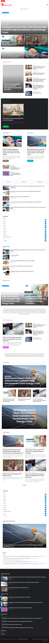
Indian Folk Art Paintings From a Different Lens (36, 44)
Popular (23, 181)
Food (4, 227)
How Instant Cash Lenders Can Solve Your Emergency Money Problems (12, 44)
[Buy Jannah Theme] (24, 8)
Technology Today (37, 93)
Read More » (6, 126)
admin (6, 91)
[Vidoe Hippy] (6, 5)
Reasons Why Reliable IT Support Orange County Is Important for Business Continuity (38, 87)
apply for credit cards (10, 310)
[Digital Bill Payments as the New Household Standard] (6, 273)
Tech (3, 48)
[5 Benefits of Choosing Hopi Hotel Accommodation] (28, 73)
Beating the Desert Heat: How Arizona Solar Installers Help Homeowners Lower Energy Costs (24, 30)
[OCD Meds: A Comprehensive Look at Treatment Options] (6, 167)
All (32, 61)
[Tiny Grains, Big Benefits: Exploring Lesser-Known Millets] (6, 262)
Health (27, 48)
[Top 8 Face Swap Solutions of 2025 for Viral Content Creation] (28, 67)
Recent (8, 181)
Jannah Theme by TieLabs (22, 638)
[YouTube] (46, 641)
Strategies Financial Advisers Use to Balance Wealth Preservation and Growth (39, 80)
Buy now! (46, 638)
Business (35, 61)
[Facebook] (43, 641)
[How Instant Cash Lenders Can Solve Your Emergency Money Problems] (6, 193)
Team (40, 638)
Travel (41, 61)
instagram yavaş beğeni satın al (39, 353)
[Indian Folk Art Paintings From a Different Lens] (6, 198)
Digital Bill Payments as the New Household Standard (22, 271)
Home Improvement (5, 12)
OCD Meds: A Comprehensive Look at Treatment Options (15, 168)
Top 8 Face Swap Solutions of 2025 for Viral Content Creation (39, 68)
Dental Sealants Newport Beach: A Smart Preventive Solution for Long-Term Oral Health (36, 56)
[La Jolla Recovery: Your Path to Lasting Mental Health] (6, 173)
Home (34, 638)
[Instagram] (47, 641)
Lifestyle (27, 36)
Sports (4, 225)
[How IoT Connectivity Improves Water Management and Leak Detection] (13, 79)
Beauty (4, 233)
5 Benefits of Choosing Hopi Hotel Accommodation (39, 74)
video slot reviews (36, 312)
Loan (3, 36)
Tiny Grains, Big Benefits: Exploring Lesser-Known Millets (22, 260)
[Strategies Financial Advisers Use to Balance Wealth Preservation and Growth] (28, 79)
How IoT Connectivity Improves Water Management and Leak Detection (11, 56)
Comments (39, 181)
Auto (4, 238)
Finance (5, 231)
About (37, 638)
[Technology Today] (28, 93)
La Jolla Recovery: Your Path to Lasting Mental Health (15, 174)
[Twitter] (44, 641)
